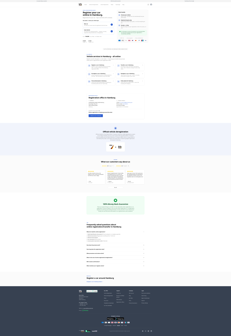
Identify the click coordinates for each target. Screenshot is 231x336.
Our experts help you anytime (42, 1)
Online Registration (104, 4)
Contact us (118, 293)
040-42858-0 (125, 103)
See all (115, 187)
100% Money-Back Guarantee (116, 1)
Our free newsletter (108, 305)
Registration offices (120, 302)
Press (130, 300)
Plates (112, 4)
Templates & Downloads (109, 303)
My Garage (118, 4)
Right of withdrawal (145, 298)
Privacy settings (144, 303)
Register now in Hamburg (96, 115)
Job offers (131, 298)
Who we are (131, 293)
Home (85, 4)
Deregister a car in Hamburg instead (94, 281)
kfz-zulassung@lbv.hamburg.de (125, 102)
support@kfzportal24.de (88, 308)
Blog (123, 4)
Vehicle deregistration (108, 295)
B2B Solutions (119, 299)
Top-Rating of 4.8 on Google (189, 1)
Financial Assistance (133, 303)
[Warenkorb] (148, 5)
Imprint (143, 300)
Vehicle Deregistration (93, 4)
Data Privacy (143, 295)
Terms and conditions (145, 293)
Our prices (106, 300)
